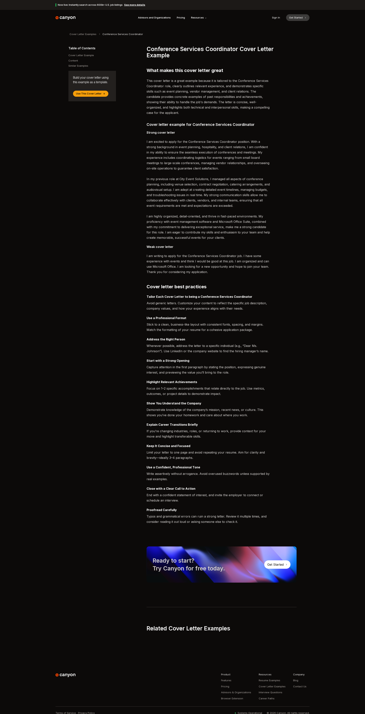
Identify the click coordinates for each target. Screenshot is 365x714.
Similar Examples (78, 65)
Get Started (296, 17)
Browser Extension (232, 698)
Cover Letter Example (81, 55)
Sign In (276, 17)
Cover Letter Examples (83, 34)
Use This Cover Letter (89, 93)
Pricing (181, 17)
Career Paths (267, 698)
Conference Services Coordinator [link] (122, 34)
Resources (197, 17)
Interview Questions (270, 692)
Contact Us (299, 686)
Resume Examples (269, 680)
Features (226, 680)
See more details (134, 4)
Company (299, 674)
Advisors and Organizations (154, 17)
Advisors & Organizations (236, 692)
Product (225, 674)
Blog (295, 680)
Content (73, 60)
